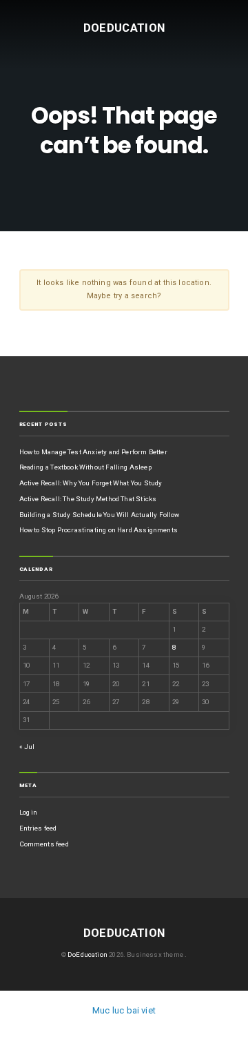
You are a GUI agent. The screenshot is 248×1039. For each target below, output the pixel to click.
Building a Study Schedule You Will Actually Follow (99, 514)
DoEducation (124, 27)
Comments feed (44, 844)
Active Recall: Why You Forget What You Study (91, 483)
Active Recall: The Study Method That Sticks (88, 499)
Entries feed (38, 828)
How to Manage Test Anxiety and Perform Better (93, 452)
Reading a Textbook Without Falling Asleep (85, 467)
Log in (28, 812)
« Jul (27, 746)
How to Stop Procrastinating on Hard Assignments (98, 530)
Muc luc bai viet (124, 1010)
